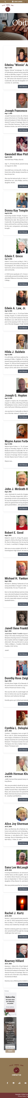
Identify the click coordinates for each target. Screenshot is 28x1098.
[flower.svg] (13, 1083)
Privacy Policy (22, 1096)
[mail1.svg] (25, 1083)
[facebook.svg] (7, 1083)
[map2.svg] (19, 1083)
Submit (10, 1051)
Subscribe (10, 1010)
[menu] (25, 2)
